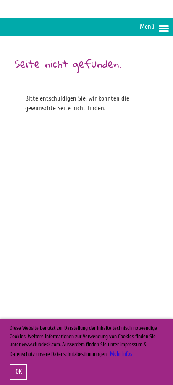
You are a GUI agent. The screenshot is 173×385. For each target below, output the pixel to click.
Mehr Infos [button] (121, 353)
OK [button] (19, 371)
